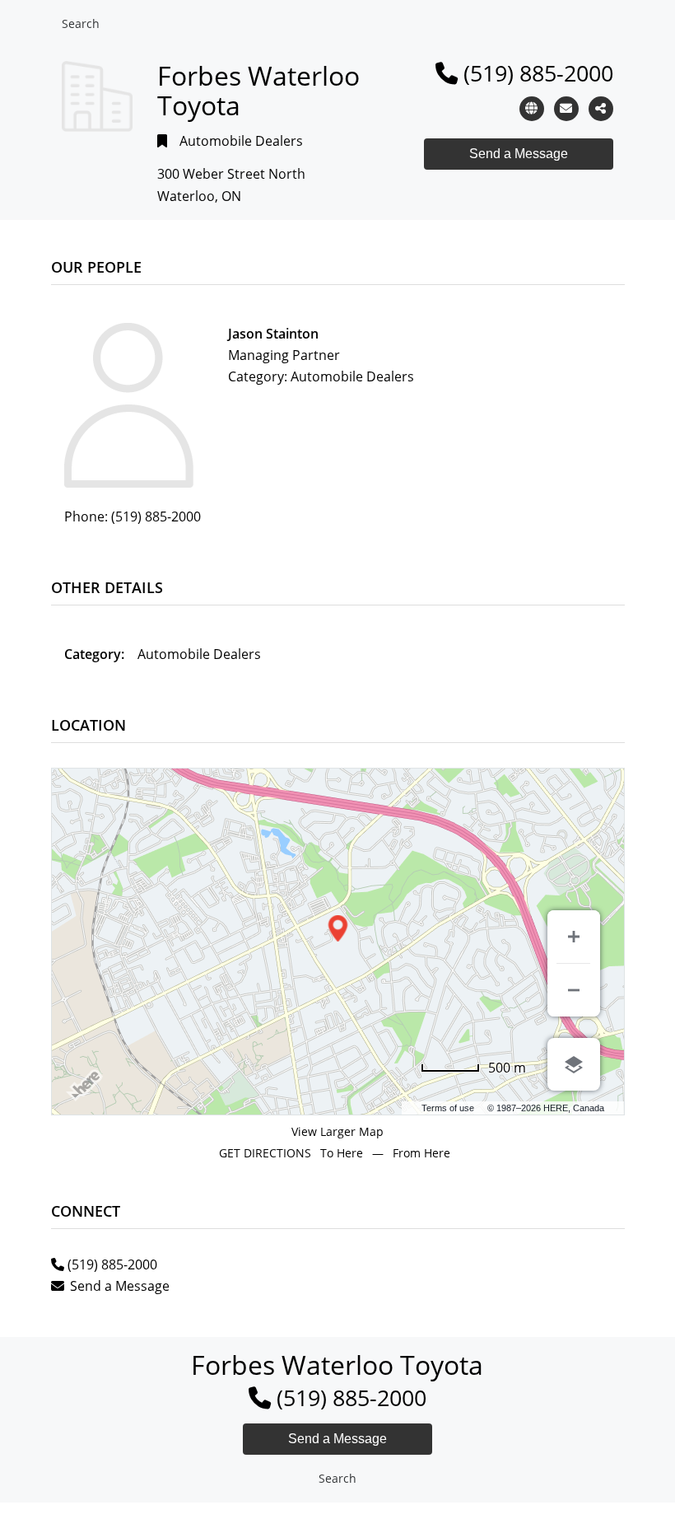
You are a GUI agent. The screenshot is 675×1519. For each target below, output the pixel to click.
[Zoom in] (573, 936)
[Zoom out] (573, 990)
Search (81, 23)
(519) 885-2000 (538, 73)
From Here (421, 1153)
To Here (341, 1153)
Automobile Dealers (241, 141)
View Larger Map (337, 1131)
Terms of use (447, 1108)
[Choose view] (573, 1064)
